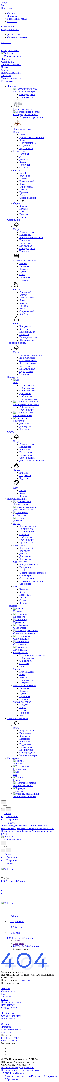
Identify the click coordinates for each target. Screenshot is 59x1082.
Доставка (12, 16)
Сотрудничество (9, 1007)
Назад (17, 940)
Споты (4, 999)
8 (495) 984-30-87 (10, 50)
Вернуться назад (9, 980)
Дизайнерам (13, 34)
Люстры (5, 988)
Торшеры (6, 996)
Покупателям (8, 1018)
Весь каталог (8, 1005)
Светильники (8, 991)
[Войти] (2, 887)
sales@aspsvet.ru (9, 1040)
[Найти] (8, 809)
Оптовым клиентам (17, 37)
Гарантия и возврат (17, 18)
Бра (3, 994)
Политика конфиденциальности (17, 1067)
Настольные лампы (11, 1002)
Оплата (11, 13)
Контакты (12, 21)
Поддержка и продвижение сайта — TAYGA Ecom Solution (20, 1071)
